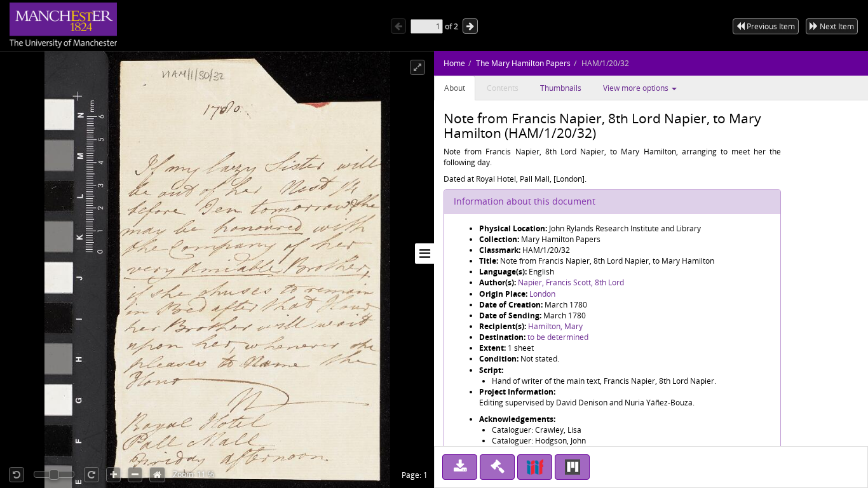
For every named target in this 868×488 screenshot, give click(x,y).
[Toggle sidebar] (424, 253)
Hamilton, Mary (555, 326)
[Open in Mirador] (572, 467)
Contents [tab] (503, 88)
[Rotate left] (16, 474)
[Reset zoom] (157, 474)
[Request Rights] (497, 467)
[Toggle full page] (417, 67)
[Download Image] (459, 467)
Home (454, 63)
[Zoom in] (113, 474)
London (542, 293)
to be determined (557, 337)
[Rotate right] (91, 474)
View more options (636, 88)
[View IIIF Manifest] (534, 467)
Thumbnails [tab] (560, 88)
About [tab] (454, 88)
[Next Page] (470, 26)
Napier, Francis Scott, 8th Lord (571, 282)
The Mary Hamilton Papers (523, 63)
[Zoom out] (135, 474)
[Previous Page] (398, 26)
